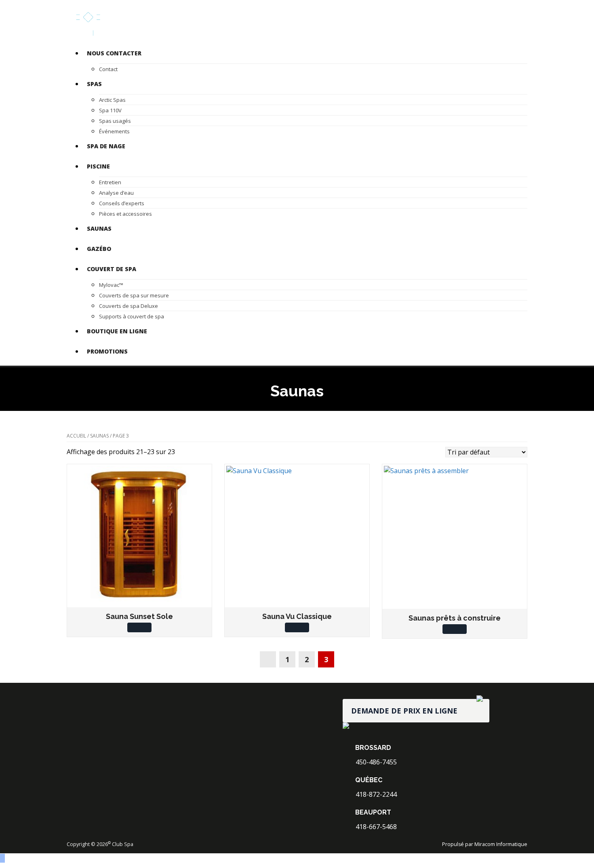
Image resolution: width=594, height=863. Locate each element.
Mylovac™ (111, 284)
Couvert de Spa (111, 269)
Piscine (98, 166)
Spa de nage (106, 146)
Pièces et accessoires (125, 213)
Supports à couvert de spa (131, 316)
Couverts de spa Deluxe (128, 305)
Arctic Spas (112, 99)
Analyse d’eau (116, 192)
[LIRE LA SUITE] (139, 627)
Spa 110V (110, 110)
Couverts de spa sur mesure (134, 295)
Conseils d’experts (121, 203)
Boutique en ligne (117, 331)
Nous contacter (114, 53)
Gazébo (99, 249)
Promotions (107, 351)
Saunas (99, 228)
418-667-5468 (375, 826)
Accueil (76, 435)
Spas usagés (115, 120)
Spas (94, 84)
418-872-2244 (375, 794)
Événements (114, 131)
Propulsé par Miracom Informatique (484, 844)
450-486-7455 (375, 762)
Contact (108, 69)
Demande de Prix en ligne (404, 711)
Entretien (110, 182)
